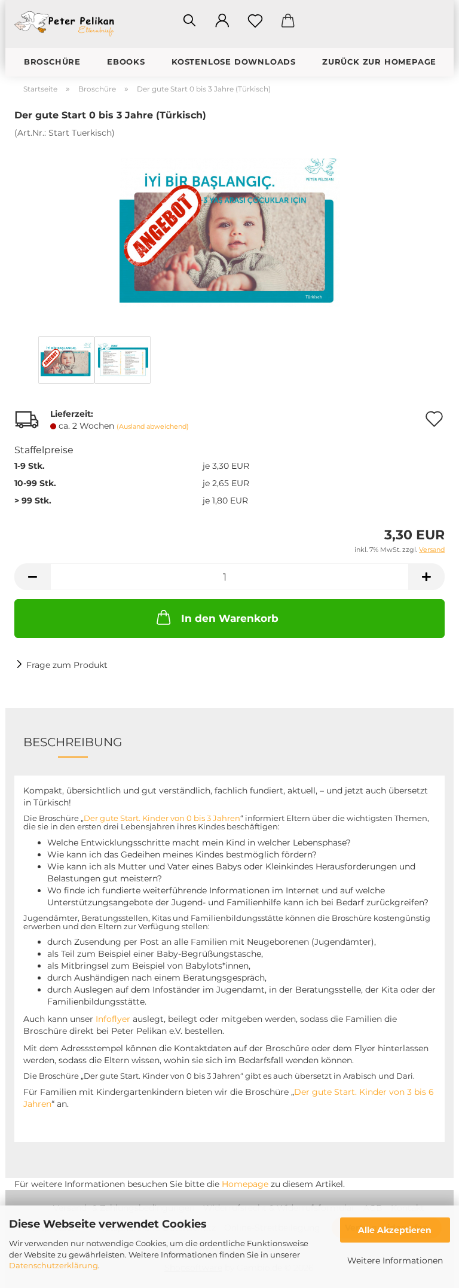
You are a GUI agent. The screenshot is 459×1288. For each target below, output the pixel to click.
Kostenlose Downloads (234, 61)
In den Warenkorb (230, 618)
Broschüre (52, 61)
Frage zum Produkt (67, 665)
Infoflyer (113, 1019)
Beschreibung (72, 742)
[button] (222, 21)
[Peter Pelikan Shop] (69, 24)
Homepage (245, 1184)
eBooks (126, 61)
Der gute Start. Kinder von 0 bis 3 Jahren (162, 818)
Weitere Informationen (395, 1260)
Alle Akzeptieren (395, 1230)
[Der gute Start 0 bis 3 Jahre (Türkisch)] (230, 227)
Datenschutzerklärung (53, 1265)
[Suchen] (189, 21)
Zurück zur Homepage (379, 61)
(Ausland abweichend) (153, 426)
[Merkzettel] (254, 21)
